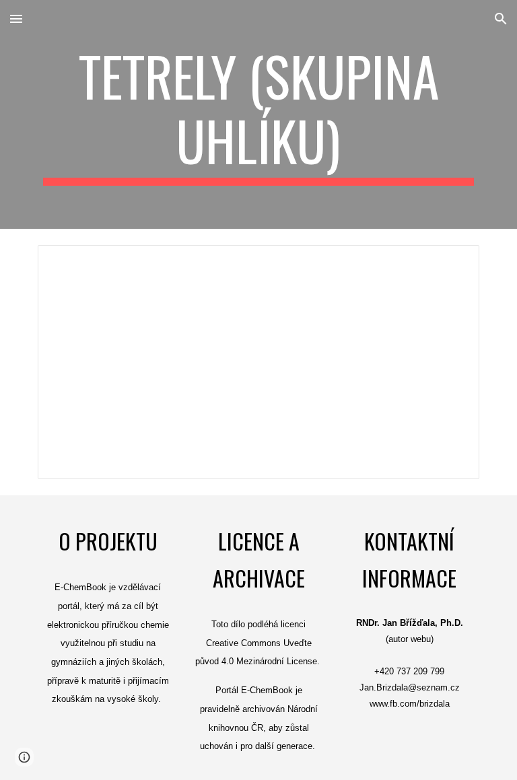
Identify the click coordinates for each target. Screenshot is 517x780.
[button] (16, 18)
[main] (258, 114)
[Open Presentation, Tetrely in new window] (453, 262)
